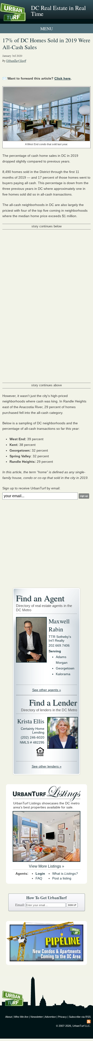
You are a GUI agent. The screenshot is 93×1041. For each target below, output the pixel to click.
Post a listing (61, 878)
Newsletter (37, 1016)
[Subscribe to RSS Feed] (89, 1021)
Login (40, 873)
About (8, 1016)
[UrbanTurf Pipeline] (46, 964)
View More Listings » (46, 866)
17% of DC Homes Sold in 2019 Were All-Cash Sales (46, 43)
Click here (62, 78)
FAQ (39, 878)
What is (65, 873)
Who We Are (21, 1016)
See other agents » (46, 690)
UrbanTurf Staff (16, 60)
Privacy (62, 1016)
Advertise (50, 1016)
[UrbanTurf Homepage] (25, 18)
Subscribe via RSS (80, 1016)
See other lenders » (47, 766)
